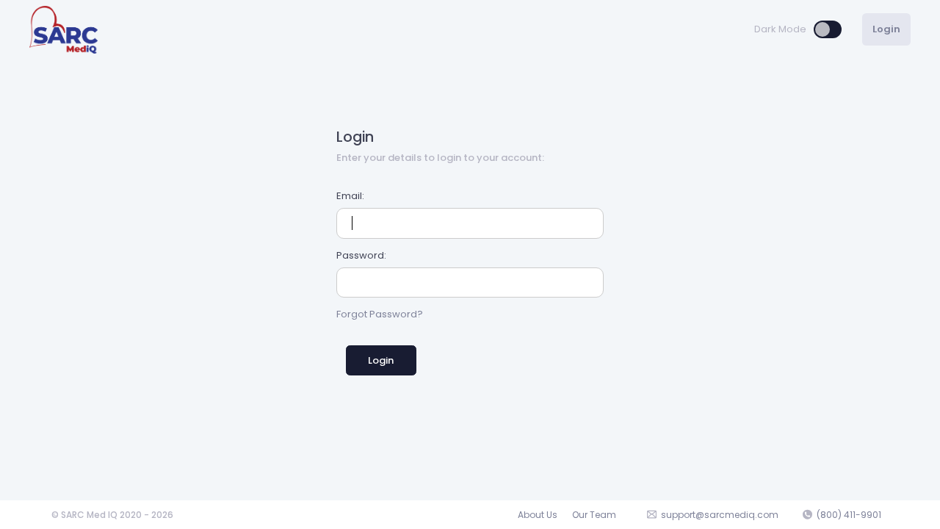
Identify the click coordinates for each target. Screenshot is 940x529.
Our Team (594, 514)
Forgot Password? (379, 314)
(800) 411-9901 (849, 514)
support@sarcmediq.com (719, 514)
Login (381, 360)
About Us (537, 514)
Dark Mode (780, 29)
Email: (350, 196)
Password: (361, 255)
